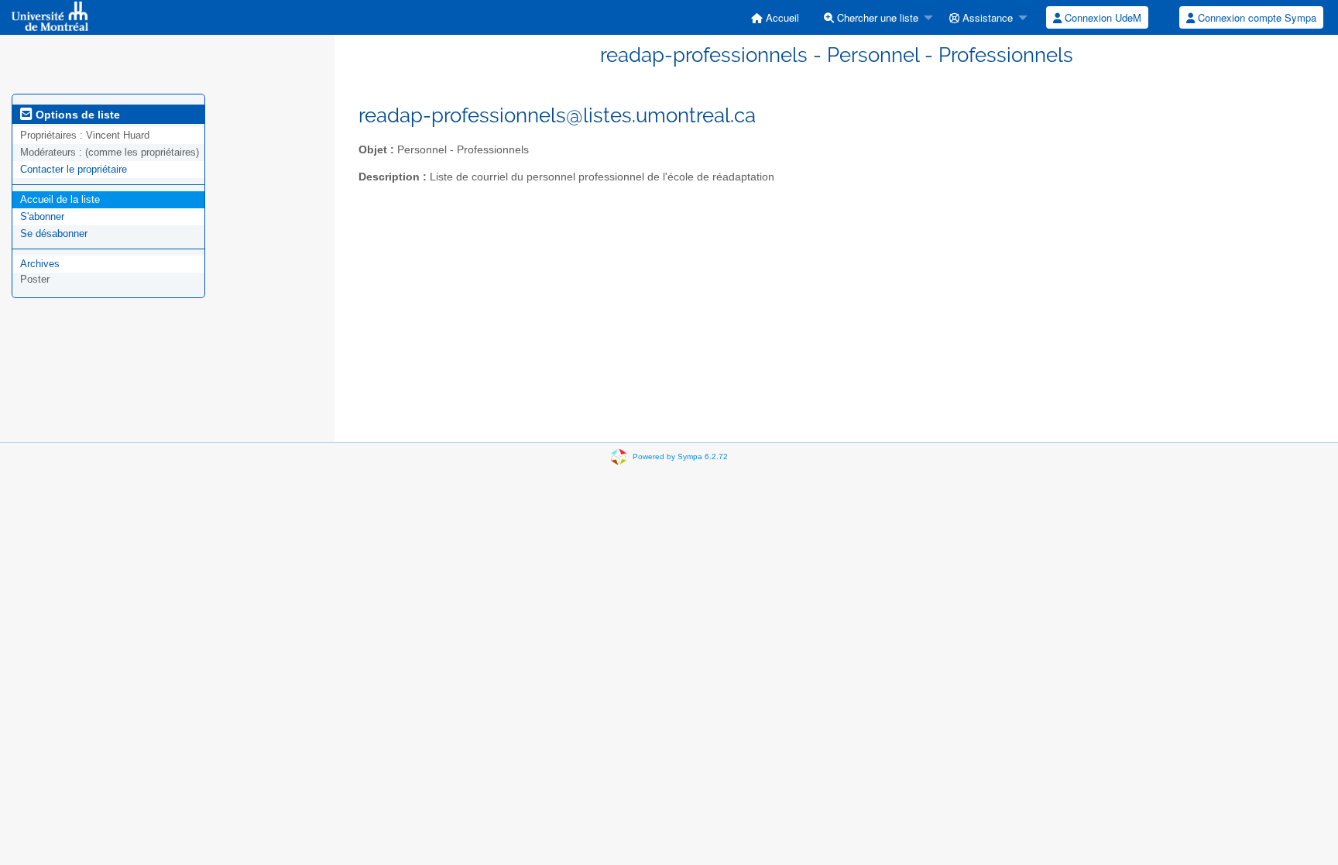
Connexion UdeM (1101, 17)
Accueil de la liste (60, 199)
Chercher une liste (876, 17)
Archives (40, 263)
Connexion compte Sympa (1255, 17)
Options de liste (76, 114)
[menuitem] (775, 17)
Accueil (781, 17)
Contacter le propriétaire (73, 169)
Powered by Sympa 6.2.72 (680, 456)
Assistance (986, 17)
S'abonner (42, 216)
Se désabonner (53, 233)
